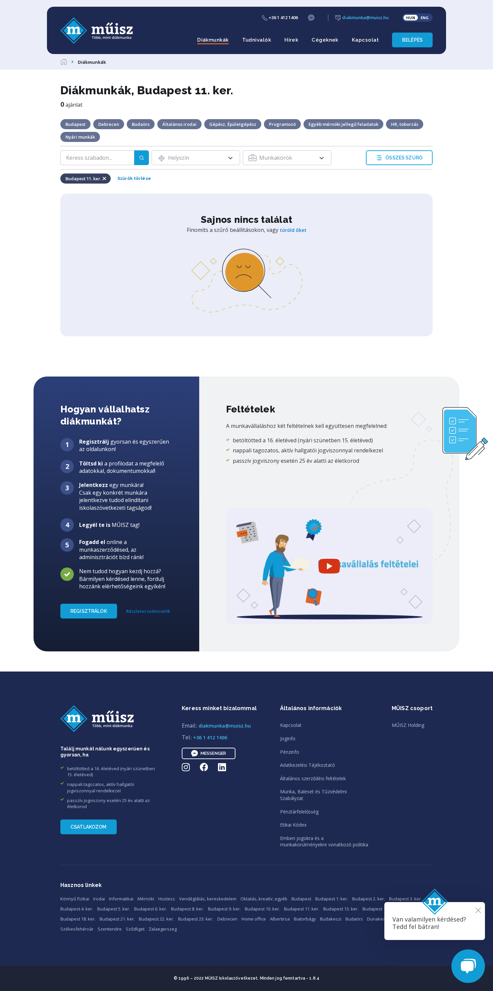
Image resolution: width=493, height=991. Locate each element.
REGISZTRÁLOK (88, 611)
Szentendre (110, 929)
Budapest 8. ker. (187, 909)
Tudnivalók (256, 40)
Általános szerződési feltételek (313, 778)
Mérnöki (146, 899)
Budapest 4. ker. (76, 909)
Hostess (166, 899)
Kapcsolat (365, 40)
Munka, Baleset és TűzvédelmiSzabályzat (313, 794)
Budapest (301, 899)
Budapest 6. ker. (150, 909)
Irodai (99, 899)
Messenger (213, 753)
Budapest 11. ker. (301, 909)
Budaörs (354, 919)
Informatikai (121, 899)
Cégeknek (325, 40)
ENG (425, 17)
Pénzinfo (289, 752)
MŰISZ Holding (408, 725)
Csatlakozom (88, 827)
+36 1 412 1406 (283, 17)
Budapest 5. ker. (113, 909)
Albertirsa (280, 919)
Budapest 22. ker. (156, 919)
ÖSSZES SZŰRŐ (404, 157)
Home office (253, 919)
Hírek (291, 40)
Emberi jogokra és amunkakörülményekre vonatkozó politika (324, 841)
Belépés (412, 40)
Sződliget (135, 929)
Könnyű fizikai (74, 899)
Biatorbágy (305, 919)
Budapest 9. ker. (224, 909)
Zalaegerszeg (163, 929)
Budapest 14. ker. (380, 909)
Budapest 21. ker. (117, 919)
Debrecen (227, 919)
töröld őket (293, 230)
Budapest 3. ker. (405, 899)
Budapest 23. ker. (195, 919)
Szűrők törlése (134, 178)
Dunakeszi (378, 919)
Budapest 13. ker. (341, 909)
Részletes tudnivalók (148, 611)
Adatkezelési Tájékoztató (307, 765)
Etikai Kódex (293, 825)
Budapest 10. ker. (262, 909)
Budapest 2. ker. (368, 899)
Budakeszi (330, 919)
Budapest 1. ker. (331, 899)
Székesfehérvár (77, 929)
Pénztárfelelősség (299, 811)
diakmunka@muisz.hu (365, 17)
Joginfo (287, 738)
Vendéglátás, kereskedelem (207, 899)
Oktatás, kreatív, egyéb (263, 899)
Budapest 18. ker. (78, 919)
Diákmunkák (213, 40)
